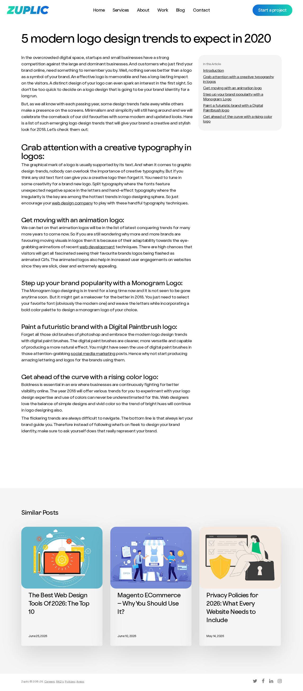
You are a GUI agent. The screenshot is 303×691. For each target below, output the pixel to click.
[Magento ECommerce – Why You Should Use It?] (151, 586)
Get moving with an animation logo (232, 88)
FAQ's (60, 682)
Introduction (213, 71)
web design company (72, 203)
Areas (80, 682)
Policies (70, 682)
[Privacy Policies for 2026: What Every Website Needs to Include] (240, 586)
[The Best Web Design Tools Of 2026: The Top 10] (61, 586)
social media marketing (93, 354)
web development (97, 247)
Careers (49, 682)
